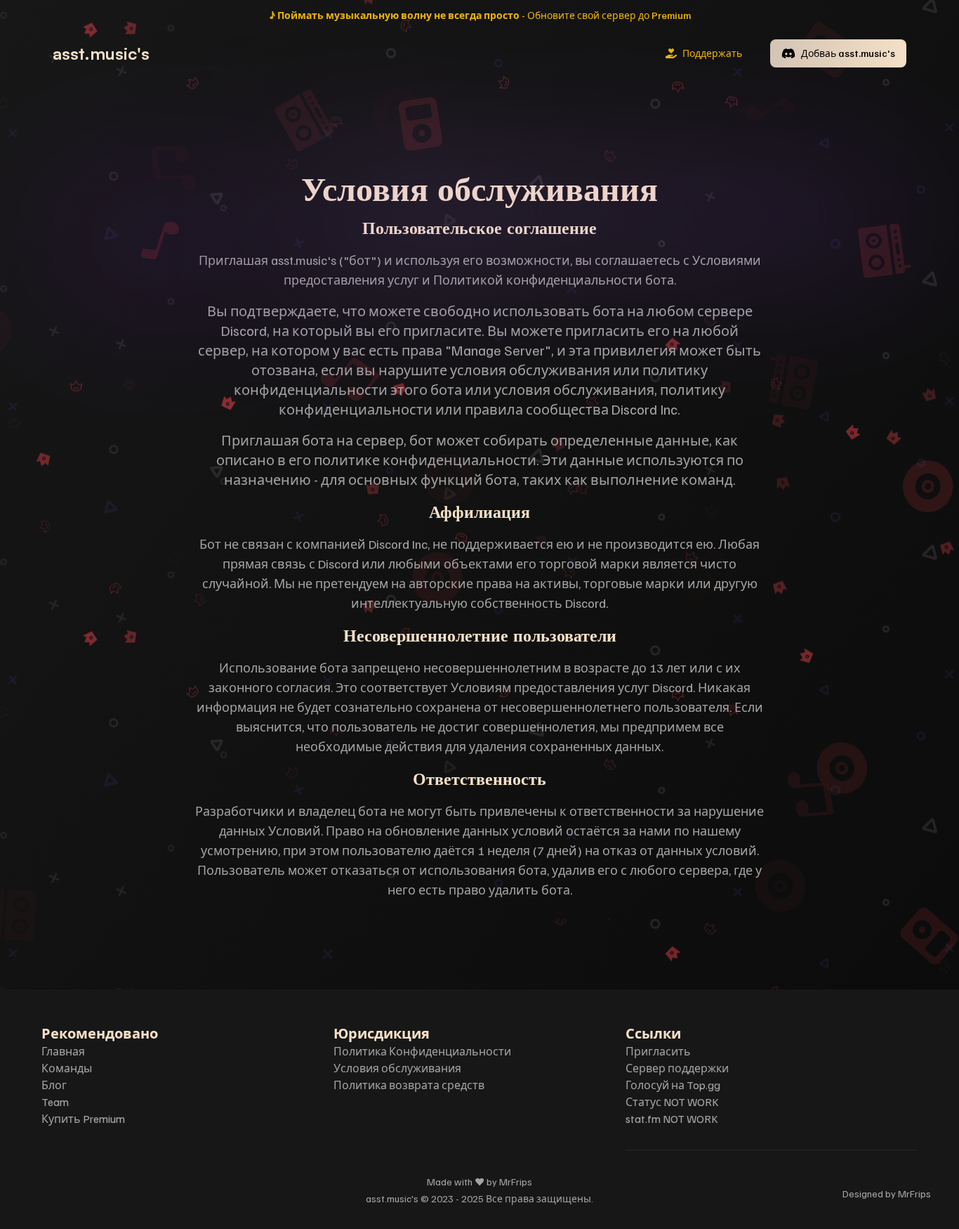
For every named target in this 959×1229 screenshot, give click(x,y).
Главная (63, 1051)
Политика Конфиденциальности (422, 1051)
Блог (54, 1085)
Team (55, 1102)
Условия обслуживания (397, 1068)
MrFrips (914, 1193)
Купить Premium (83, 1119)
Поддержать (712, 53)
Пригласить (658, 1051)
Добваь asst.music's (848, 53)
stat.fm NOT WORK (672, 1119)
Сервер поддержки (677, 1068)
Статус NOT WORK (672, 1102)
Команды (66, 1068)
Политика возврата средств (408, 1085)
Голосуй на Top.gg (673, 1085)
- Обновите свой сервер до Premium (480, 15)
